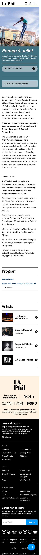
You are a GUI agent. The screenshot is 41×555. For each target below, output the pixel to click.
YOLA (4, 495)
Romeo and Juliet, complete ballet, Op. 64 (19, 284)
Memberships (25, 491)
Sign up (32, 522)
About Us (5, 471)
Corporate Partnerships (25, 499)
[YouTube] (25, 532)
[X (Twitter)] (9, 532)
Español (25, 548)
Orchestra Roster (8, 474)
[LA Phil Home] (8, 3)
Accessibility (6, 459)
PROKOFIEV (7, 280)
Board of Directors (23, 541)
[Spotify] (30, 532)
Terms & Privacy (34, 541)
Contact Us (5, 541)
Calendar (5, 450)
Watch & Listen (26, 471)
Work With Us (25, 480)
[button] (36, 3)
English (14, 548)
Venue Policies (25, 450)
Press (4, 480)
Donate (4, 491)
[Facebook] (4, 532)
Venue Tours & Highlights (25, 475)
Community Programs (10, 498)
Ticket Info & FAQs (9, 453)
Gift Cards (24, 456)
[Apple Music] (35, 532)
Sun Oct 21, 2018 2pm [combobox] (13, 68)
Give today (6, 437)
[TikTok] (20, 532)
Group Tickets (7, 456)
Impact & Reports (13, 541)
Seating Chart (25, 453)
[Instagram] (14, 532)
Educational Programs (28, 495)
